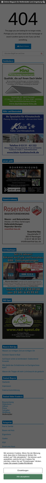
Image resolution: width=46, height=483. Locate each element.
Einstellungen (23, 470)
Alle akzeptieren (23, 477)
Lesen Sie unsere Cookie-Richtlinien (18, 463)
